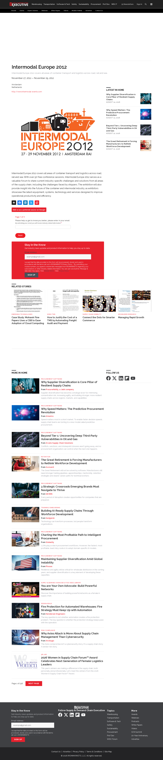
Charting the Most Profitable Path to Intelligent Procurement (71, 536)
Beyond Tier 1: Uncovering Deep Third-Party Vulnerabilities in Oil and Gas (121, 128)
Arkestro (49, 416)
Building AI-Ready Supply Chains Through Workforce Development (67, 512)
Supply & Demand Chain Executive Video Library (61, 583)
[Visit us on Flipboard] (127, 378)
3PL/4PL (44, 654)
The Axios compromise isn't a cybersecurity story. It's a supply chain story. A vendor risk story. (72, 645)
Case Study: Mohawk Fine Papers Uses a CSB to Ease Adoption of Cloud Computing (28, 320)
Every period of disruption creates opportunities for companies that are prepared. (71, 498)
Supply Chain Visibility (92, 314)
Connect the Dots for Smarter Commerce (99, 319)
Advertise (67, 752)
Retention (45, 457)
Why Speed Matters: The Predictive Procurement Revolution (118, 112)
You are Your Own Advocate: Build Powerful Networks (69, 587)
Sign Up (31, 275)
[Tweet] (31, 202)
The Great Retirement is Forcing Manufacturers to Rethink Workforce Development (121, 143)
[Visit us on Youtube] (133, 378)
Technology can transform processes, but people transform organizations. (66, 522)
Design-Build (46, 603)
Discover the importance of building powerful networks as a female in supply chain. (70, 594)
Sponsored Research (127, 314)
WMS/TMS (51, 314)
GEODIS (49, 494)
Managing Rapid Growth (131, 317)
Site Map (108, 752)
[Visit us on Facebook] (108, 378)
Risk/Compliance (48, 630)
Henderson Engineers (55, 614)
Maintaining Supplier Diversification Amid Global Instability (71, 560)
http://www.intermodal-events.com (27, 92)
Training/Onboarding (50, 507)
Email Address (31, 252)
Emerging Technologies (22, 314)
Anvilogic (50, 641)
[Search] (145, 4)
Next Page (33, 683)
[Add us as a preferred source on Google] (37, 202)
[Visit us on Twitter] (114, 378)
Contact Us (56, 752)
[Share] (19, 202)
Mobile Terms (49, 271)
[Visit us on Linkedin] (121, 378)
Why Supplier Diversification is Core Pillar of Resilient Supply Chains (121, 97)
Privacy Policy (64, 271)
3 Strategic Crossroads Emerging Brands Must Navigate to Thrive (70, 488)
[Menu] (151, 4)
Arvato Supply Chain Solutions (59, 443)
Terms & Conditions (94, 752)
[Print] (14, 202)
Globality (50, 542)
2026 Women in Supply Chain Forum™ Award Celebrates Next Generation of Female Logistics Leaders (72, 661)
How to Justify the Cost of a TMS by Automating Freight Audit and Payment (62, 320)
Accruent (50, 467)
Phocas (49, 566)
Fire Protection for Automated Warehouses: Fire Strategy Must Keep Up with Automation (71, 608)
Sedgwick (50, 518)
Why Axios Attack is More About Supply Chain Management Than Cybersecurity (69, 635)
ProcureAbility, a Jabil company (60, 389)
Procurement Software (51, 379)
